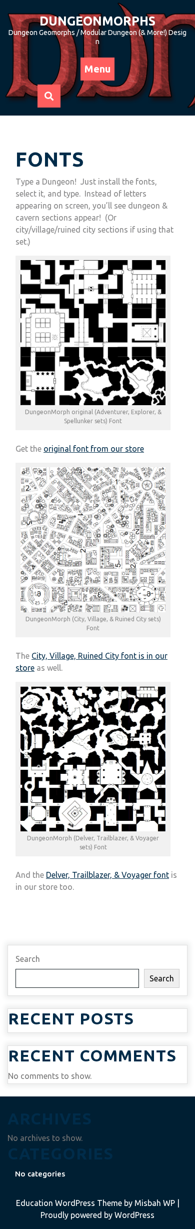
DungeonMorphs (98, 21)
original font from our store (94, 448)
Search (28, 958)
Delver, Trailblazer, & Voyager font (107, 874)
